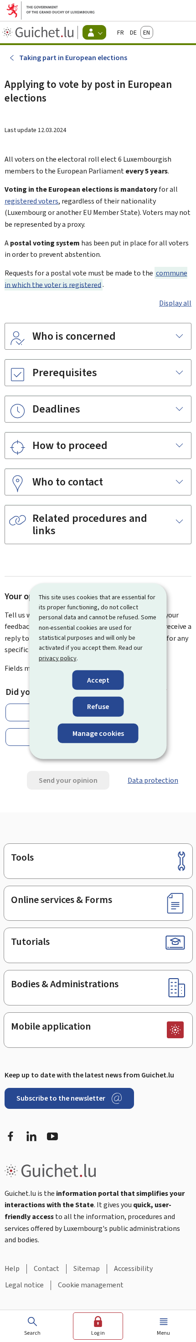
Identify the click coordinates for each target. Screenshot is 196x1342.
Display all (175, 303)
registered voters (31, 201)
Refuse (98, 706)
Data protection (153, 780)
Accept (98, 680)
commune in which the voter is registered (96, 279)
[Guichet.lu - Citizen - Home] (39, 32)
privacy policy (58, 658)
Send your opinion (68, 780)
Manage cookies (98, 733)
